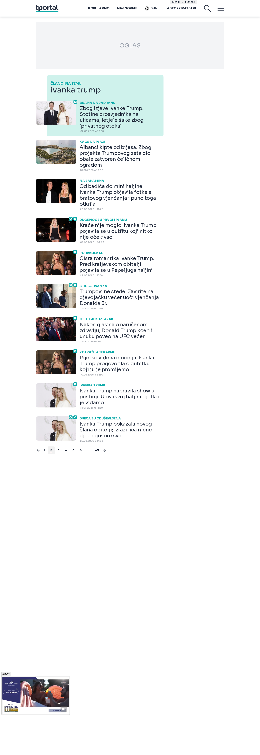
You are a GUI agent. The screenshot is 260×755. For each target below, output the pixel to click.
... (88, 450)
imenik (176, 2)
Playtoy (190, 2)
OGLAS (130, 45)
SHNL (155, 8)
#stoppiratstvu (182, 8)
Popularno (98, 8)
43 (97, 450)
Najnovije (127, 8)
